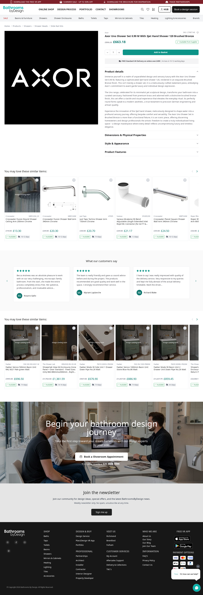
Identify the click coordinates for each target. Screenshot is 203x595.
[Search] (142, 9)
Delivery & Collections (116, 565)
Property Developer (85, 578)
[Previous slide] (7, 280)
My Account (111, 556)
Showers (28, 26)
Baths (46, 536)
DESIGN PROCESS (66, 9)
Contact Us (147, 565)
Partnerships (82, 556)
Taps (46, 540)
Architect (80, 560)
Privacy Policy (149, 560)
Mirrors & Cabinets (52, 558)
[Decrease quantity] (107, 52)
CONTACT (101, 9)
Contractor (81, 569)
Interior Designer (84, 573)
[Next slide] (196, 280)
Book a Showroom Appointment (103, 456)
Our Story (147, 539)
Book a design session (185, 9)
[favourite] (148, 9)
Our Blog (147, 542)
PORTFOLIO (85, 9)
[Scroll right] (197, 171)
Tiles (46, 571)
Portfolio (80, 545)
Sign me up (101, 512)
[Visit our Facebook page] (16, 542)
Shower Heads (41, 26)
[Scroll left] (192, 171)
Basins (47, 549)
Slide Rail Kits (57, 26)
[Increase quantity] (119, 52)
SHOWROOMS (116, 9)
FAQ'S (145, 556)
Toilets (47, 545)
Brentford (110, 540)
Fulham (109, 545)
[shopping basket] (154, 9)
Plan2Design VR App (85, 540)
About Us (147, 536)
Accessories (49, 576)
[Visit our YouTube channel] (25, 542)
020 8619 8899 (111, 463)
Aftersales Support (115, 560)
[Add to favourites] (198, 33)
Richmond (111, 536)
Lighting (47, 567)
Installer (80, 565)
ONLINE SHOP (46, 9)
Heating (47, 562)
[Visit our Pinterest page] (9, 551)
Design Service (82, 536)
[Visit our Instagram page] (7, 542)
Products (17, 26)
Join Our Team (149, 546)
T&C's (109, 569)
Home (7, 26)
